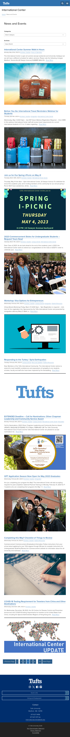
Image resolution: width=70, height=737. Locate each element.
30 (40, 661)
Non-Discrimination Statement (35, 728)
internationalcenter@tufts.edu (35, 720)
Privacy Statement (35, 730)
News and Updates (37, 362)
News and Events (12, 14)
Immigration (34, 116)
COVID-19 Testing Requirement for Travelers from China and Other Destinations (35, 602)
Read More (49, 60)
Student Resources (57, 303)
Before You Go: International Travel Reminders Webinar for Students (31, 112)
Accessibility (35, 733)
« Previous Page (9, 661)
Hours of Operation (36, 52)
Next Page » (47, 661)
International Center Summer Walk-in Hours (24, 49)
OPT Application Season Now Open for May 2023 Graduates (32, 476)
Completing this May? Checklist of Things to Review (28, 537)
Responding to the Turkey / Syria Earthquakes (25, 359)
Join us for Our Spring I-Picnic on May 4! (22, 175)
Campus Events (36, 242)
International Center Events (45, 116)
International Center (14, 10)
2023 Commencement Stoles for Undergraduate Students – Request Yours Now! (32, 238)
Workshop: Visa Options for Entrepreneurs (23, 300)
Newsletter (61, 422)
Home (3, 14)
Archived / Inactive (25, 52)
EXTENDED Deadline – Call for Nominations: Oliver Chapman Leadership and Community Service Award (32, 417)
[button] (35, 693)
